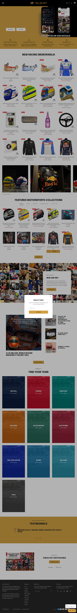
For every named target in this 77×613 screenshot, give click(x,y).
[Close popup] (75, 605)
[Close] (50, 296)
